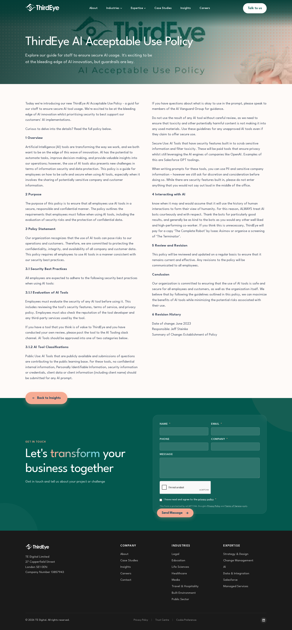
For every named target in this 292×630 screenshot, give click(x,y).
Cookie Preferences (186, 620)
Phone (164, 439)
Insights (185, 8)
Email (216, 424)
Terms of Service (233, 506)
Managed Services (235, 586)
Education (178, 560)
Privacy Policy (213, 506)
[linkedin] (264, 620)
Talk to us (255, 8)
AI (224, 567)
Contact (125, 580)
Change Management (238, 560)
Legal (175, 554)
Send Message (172, 512)
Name (165, 424)
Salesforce (230, 580)
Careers (205, 8)
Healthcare (179, 573)
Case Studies (163, 8)
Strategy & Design (235, 554)
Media (176, 580)
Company (219, 439)
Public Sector (180, 599)
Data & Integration (236, 573)
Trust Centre (162, 620)
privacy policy (206, 499)
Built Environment (184, 593)
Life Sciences (180, 567)
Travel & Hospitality (185, 586)
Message (166, 454)
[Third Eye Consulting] (42, 8)
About (93, 8)
